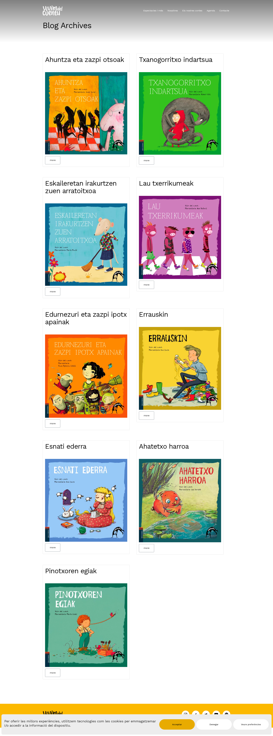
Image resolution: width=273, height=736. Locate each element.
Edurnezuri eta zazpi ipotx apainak (86, 318)
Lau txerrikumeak (166, 183)
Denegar (214, 724)
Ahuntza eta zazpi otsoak (84, 60)
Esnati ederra (65, 446)
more (53, 160)
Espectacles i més (153, 10)
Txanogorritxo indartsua (175, 60)
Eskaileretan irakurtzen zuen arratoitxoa (81, 187)
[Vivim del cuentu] (52, 10)
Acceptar (177, 724)
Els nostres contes (192, 10)
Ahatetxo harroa (164, 446)
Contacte (224, 10)
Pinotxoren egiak (71, 571)
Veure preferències (251, 724)
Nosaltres (172, 10)
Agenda (211, 10)
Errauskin (153, 314)
